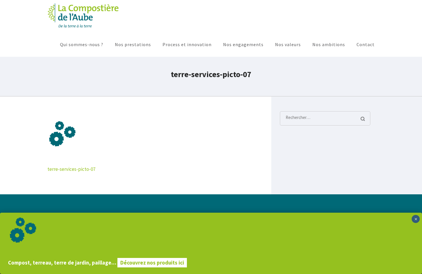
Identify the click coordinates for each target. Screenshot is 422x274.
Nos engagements (243, 44)
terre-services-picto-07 (71, 169)
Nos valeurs (288, 44)
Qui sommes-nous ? (81, 44)
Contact (366, 44)
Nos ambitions (328, 44)
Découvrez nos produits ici (152, 262)
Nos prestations (133, 44)
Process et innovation (187, 44)
